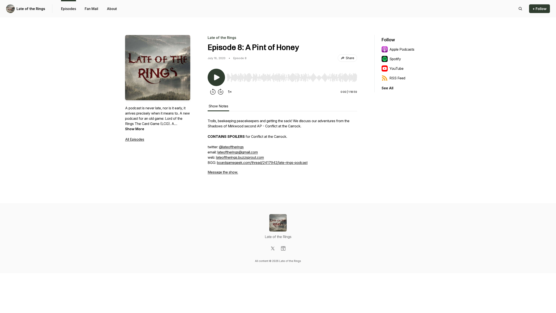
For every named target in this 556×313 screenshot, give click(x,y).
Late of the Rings (31, 9)
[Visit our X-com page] (273, 248)
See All (387, 88)
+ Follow (539, 9)
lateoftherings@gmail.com (237, 152)
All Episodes (134, 139)
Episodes (68, 9)
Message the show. (223, 172)
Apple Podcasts (401, 49)
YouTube (396, 68)
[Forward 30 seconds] (221, 92)
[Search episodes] (520, 8)
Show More (134, 129)
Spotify (395, 59)
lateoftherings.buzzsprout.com (240, 157)
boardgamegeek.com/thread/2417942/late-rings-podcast (262, 162)
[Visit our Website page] (283, 248)
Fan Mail (91, 9)
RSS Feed (397, 78)
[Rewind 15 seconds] (213, 92)
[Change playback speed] (229, 92)
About (112, 9)
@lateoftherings (231, 147)
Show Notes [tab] (218, 106)
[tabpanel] (282, 148)
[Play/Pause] (216, 77)
